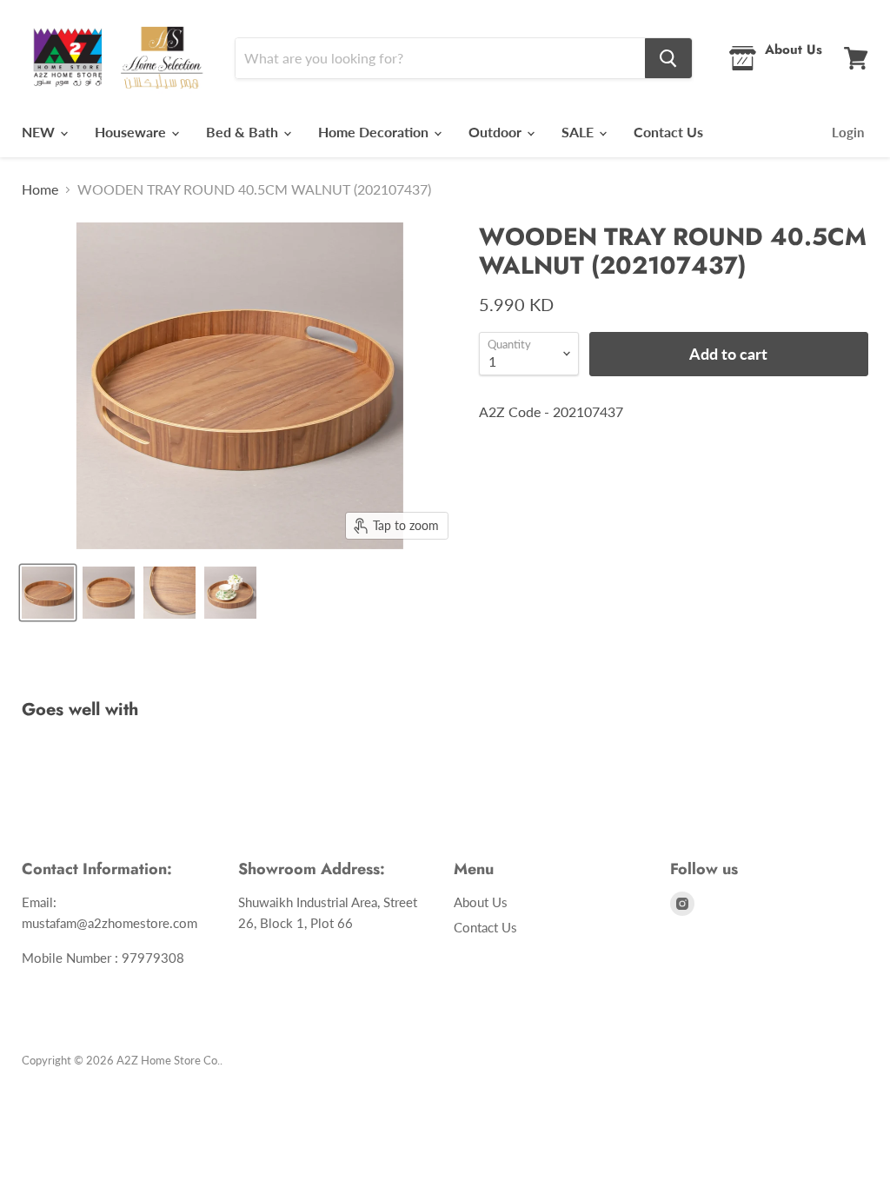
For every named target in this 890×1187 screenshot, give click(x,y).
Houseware (132, 131)
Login (848, 132)
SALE (579, 131)
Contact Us (668, 131)
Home (40, 189)
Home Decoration (375, 131)
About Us (481, 902)
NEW (40, 131)
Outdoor (496, 131)
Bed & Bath (244, 131)
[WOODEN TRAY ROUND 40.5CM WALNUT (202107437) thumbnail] (48, 592)
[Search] (668, 58)
